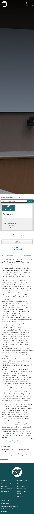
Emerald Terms (9, 462)
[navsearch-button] (26, 4)
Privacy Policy (16, 462)
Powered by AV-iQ (23, 462)
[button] (31, 4)
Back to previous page (18, 235)
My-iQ (19, 197)
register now (4, 459)
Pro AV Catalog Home (7, 197)
